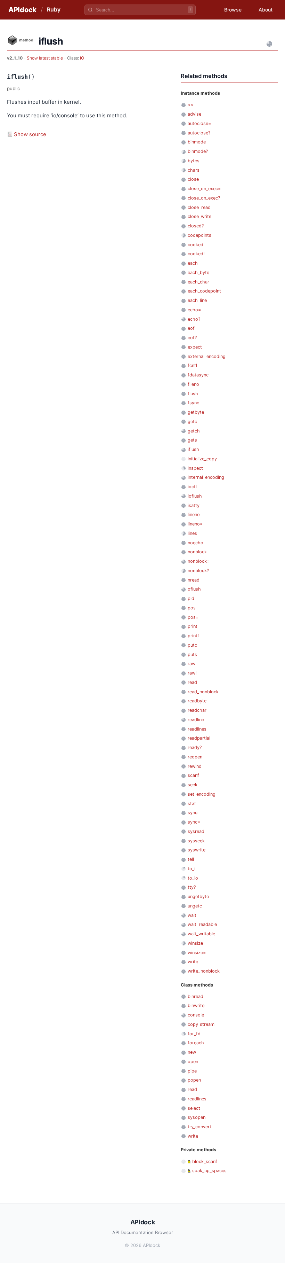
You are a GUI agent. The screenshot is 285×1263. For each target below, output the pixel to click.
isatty (194, 505)
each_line (197, 300)
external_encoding (207, 356)
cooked (195, 244)
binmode (197, 142)
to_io (193, 878)
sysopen (196, 1117)
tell (191, 859)
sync (192, 812)
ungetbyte (198, 896)
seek (192, 784)
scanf (193, 775)
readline (196, 719)
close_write (199, 216)
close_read (199, 207)
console (196, 1015)
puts (192, 654)
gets (192, 440)
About (265, 10)
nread (194, 580)
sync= (194, 822)
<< (190, 104)
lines (192, 533)
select (194, 1108)
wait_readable (202, 924)
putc (192, 645)
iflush (193, 449)
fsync (193, 402)
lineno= (195, 524)
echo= (194, 309)
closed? (196, 225)
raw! (192, 673)
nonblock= (199, 561)
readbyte (197, 700)
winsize (195, 943)
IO (82, 58)
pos (192, 607)
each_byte (198, 272)
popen (194, 1080)
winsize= (197, 952)
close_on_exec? (204, 198)
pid (191, 598)
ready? (195, 747)
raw (191, 663)
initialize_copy (202, 458)
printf (193, 635)
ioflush (195, 496)
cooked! (196, 253)
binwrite (196, 1005)
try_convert (199, 1126)
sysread (196, 831)
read (192, 682)
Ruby (53, 9)
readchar (197, 710)
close (193, 179)
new (192, 1052)
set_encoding (201, 794)
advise (194, 114)
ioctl (192, 486)
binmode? (198, 151)
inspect (195, 468)
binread (195, 996)
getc (192, 421)
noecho (195, 542)
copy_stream (201, 1024)
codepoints (199, 235)
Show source (30, 134)
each (193, 263)
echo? (194, 319)
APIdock (22, 10)
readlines (197, 729)
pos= (193, 617)
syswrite (196, 849)
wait (192, 915)
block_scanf (204, 1161)
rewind (195, 766)
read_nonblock (203, 691)
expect (195, 347)
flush (193, 393)
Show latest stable (45, 58)
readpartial (199, 738)
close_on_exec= (204, 188)
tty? (192, 887)
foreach (196, 1042)
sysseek (196, 840)
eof (191, 328)
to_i (191, 868)
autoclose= (199, 123)
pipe (192, 1071)
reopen (195, 756)
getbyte (196, 412)
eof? (192, 337)
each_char (198, 281)
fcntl (192, 365)
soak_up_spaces (209, 1170)
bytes (194, 160)
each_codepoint (204, 291)
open (193, 1061)
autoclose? (199, 132)
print (192, 626)
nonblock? (198, 570)
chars (194, 170)
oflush (194, 589)
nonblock (197, 551)
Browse (233, 10)
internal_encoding (206, 477)
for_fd (194, 1033)
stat (192, 803)
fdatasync (198, 374)
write (193, 961)
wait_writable (201, 933)
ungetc (195, 906)
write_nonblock (204, 971)
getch (194, 431)
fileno (193, 384)
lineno (194, 514)
